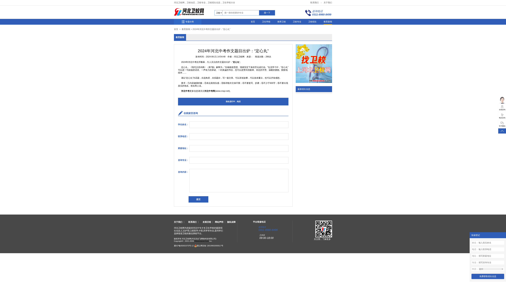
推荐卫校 (281, 22)
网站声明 (219, 222)
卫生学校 (266, 22)
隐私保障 (231, 222)
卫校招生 (312, 22)
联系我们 (314, 2)
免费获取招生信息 (487, 276)
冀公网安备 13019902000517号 (210, 246)
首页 (253, 22)
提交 (198, 199)
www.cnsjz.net (222, 91)
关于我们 (328, 2)
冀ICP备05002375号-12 (184, 246)
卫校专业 (297, 22)
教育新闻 (328, 22)
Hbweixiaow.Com (201, 241)
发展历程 (207, 222)
